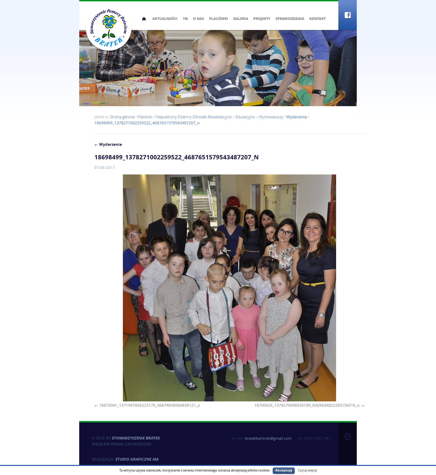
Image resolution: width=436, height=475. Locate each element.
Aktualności (165, 18)
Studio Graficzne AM (136, 459)
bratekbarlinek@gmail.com (268, 438)
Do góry (347, 447)
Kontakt (317, 18)
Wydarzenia (108, 144)
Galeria (240, 18)
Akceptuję (283, 470)
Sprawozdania (290, 18)
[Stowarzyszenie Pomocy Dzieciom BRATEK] (109, 27)
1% (185, 18)
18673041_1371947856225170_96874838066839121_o (149, 405)
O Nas (198, 18)
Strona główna (144, 18)
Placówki (218, 18)
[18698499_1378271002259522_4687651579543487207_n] (229, 287)
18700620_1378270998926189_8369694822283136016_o (307, 405)
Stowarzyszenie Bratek (136, 438)
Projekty (261, 18)
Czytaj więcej (307, 470)
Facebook (347, 15)
